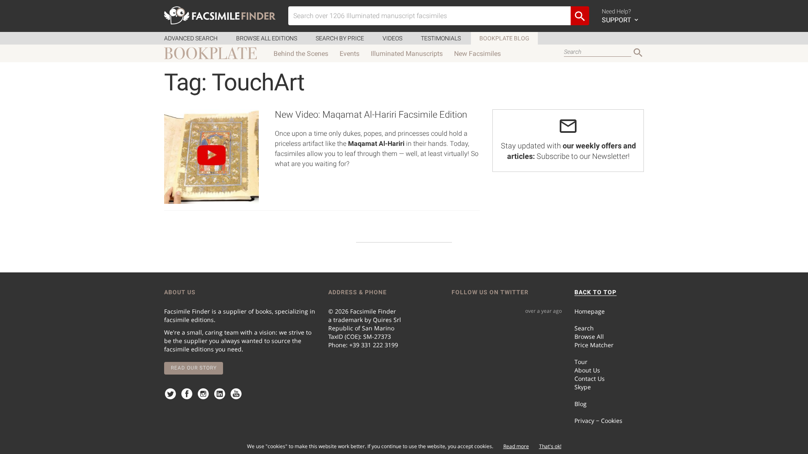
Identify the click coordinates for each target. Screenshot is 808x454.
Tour (580, 362)
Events (349, 54)
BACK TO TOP (595, 292)
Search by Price (340, 38)
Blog (580, 404)
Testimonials (441, 38)
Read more (516, 446)
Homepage (589, 311)
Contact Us (589, 379)
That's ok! (550, 446)
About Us (587, 370)
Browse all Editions (266, 38)
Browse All (589, 336)
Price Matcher (594, 345)
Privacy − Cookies (598, 421)
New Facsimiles (477, 54)
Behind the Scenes (301, 54)
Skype (582, 387)
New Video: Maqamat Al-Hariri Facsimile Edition (371, 114)
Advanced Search (191, 38)
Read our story (194, 368)
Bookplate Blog (504, 38)
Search (584, 328)
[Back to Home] (220, 15)
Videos (392, 38)
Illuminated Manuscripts (407, 54)
